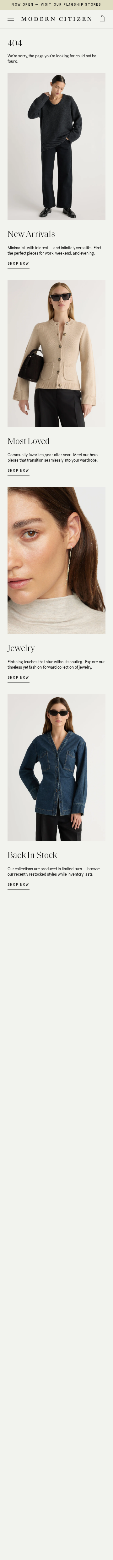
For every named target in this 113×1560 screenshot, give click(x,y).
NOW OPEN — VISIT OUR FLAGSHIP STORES (56, 4)
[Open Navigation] (11, 19)
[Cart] (102, 18)
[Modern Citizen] (56, 19)
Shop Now (19, 263)
